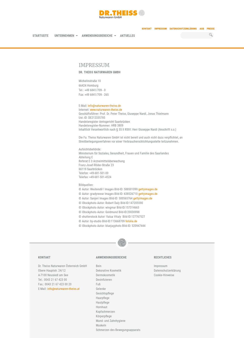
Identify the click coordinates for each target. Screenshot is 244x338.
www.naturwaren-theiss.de (106, 110)
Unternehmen (64, 35)
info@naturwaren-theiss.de (104, 106)
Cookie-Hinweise (164, 275)
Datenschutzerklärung (183, 28)
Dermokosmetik (105, 275)
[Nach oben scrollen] (188, 312)
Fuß (98, 284)
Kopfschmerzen (105, 311)
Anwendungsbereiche (97, 35)
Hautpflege (102, 302)
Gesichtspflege (105, 293)
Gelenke (101, 289)
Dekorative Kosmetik (108, 270)
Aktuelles (127, 35)
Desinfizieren (104, 279)
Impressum (160, 28)
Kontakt (147, 28)
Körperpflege (104, 316)
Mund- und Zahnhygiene (110, 321)
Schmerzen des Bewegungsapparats (118, 330)
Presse (210, 28)
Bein (98, 266)
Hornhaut (101, 307)
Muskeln (101, 325)
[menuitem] (40, 36)
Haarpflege (102, 298)
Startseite (40, 35)
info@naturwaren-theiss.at (63, 289)
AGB (202, 28)
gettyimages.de (147, 189)
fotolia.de (131, 221)
